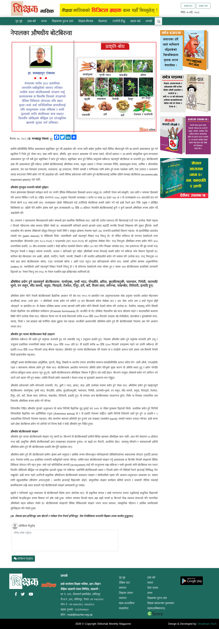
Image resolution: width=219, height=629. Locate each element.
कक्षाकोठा (123, 608)
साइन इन (188, 5)
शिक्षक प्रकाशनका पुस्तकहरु (160, 603)
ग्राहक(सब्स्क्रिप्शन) (156, 608)
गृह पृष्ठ (18, 21)
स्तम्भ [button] (44, 21)
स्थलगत (122, 598)
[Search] (158, 21)
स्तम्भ (149, 592)
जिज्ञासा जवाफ (126, 592)
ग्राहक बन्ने (135, 21)
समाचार (122, 587)
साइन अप (203, 5)
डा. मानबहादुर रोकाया (38, 138)
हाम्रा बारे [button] (31, 21)
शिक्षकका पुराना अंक (62, 21)
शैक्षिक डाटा (124, 582)
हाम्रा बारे (151, 577)
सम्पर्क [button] (149, 21)
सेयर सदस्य (152, 587)
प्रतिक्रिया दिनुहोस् (27, 525)
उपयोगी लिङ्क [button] (118, 21)
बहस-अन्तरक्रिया (126, 603)
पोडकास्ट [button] (102, 21)
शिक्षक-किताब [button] (85, 21)
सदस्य (150, 582)
